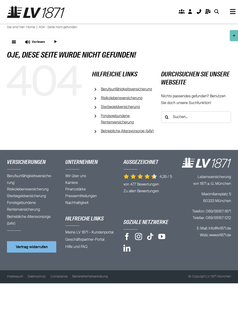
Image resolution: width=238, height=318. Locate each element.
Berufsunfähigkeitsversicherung (126, 89)
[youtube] (161, 236)
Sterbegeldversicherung (120, 107)
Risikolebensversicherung (121, 98)
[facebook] (126, 236)
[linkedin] (126, 248)
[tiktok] (150, 236)
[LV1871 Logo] (36, 7)
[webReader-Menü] (13, 42)
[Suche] (216, 11)
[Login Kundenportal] (190, 11)
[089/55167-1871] (199, 11)
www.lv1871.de (220, 235)
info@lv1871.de (219, 228)
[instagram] (138, 236)
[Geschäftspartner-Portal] (181, 11)
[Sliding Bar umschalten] (208, 11)
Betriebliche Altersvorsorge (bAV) (127, 131)
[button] (34, 42)
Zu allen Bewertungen (141, 191)
